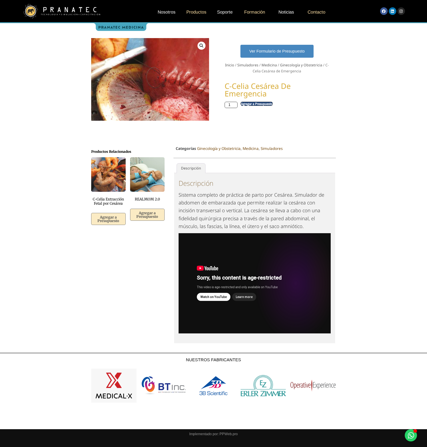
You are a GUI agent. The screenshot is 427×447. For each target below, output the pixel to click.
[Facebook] (384, 11)
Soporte (225, 12)
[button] (201, 46)
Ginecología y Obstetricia (301, 65)
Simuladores (247, 65)
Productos (196, 12)
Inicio (229, 65)
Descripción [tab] (191, 168)
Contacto (316, 12)
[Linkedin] (392, 11)
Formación (254, 12)
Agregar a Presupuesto (256, 104)
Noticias (286, 12)
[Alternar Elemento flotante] (411, 435)
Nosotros (166, 12)
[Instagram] (401, 11)
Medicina (269, 65)
